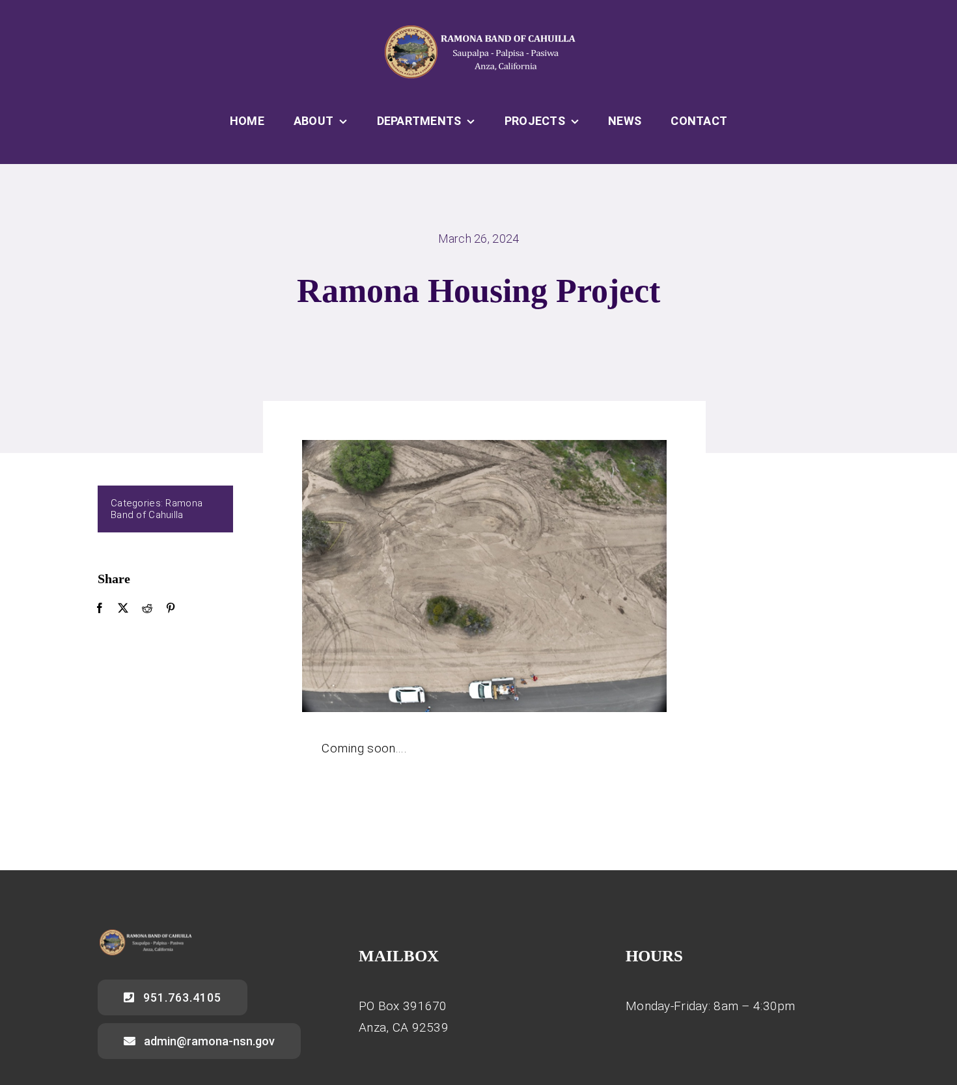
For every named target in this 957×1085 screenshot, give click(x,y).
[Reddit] (147, 608)
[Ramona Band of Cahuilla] (478, 30)
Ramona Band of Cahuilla (156, 509)
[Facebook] (99, 608)
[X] (123, 608)
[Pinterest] (170, 608)
